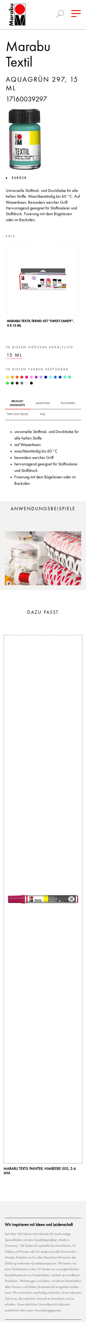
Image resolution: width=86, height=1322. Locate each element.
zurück (19, 178)
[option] (43, 286)
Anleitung (43, 403)
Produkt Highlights (17, 403)
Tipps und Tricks (17, 414)
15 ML (14, 355)
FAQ (42, 414)
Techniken (68, 403)
